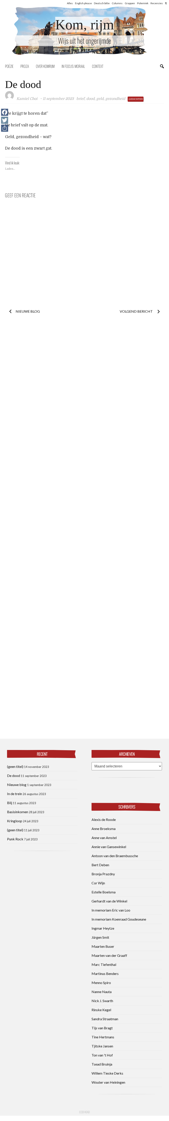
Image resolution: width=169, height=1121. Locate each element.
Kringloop (14, 821)
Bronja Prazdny (103, 874)
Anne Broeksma (104, 828)
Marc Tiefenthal (104, 964)
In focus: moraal (73, 66)
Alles (70, 3)
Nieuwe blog (28, 311)
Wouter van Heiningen (108, 1082)
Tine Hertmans (103, 1037)
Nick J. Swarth (102, 1001)
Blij (9, 803)
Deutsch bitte (102, 3)
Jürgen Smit (100, 937)
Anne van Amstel (104, 838)
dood (90, 99)
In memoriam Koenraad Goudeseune (119, 919)
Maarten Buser (103, 946)
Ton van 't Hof (102, 1055)
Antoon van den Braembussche (115, 856)
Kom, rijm (84, 24)
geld (100, 99)
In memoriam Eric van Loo (111, 910)
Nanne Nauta (102, 992)
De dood (13, 775)
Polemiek (142, 3)
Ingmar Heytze (103, 928)
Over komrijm (45, 66)
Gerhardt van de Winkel (109, 901)
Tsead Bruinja (102, 1064)
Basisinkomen (17, 812)
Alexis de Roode (104, 819)
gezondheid (115, 99)
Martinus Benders (105, 973)
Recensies (157, 3)
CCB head (84, 1112)
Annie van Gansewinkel (109, 847)
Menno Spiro (101, 982)
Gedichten (136, 99)
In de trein (14, 794)
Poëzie (9, 66)
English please (83, 3)
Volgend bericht (136, 311)
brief (80, 99)
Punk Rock (15, 839)
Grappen (130, 3)
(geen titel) (15, 766)
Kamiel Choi (27, 99)
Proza (24, 66)
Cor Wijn (98, 883)
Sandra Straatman (105, 1019)
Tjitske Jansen (102, 1046)
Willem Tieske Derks (107, 1073)
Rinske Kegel (101, 1010)
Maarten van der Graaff (109, 955)
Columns (117, 3)
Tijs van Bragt (102, 1028)
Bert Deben (100, 865)
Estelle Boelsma (104, 892)
